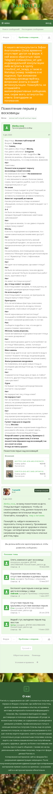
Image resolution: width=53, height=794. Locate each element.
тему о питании (36, 515)
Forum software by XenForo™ (26, 781)
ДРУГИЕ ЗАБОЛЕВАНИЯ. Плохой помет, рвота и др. (28, 563)
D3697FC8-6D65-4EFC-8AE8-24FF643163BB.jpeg (32, 471)
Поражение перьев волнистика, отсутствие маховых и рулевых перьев (29, 575)
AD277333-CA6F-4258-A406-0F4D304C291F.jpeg (32, 461)
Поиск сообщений (11, 29)
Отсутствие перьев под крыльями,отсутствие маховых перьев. (29, 604)
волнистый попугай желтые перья (22, 118)
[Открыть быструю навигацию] (49, 37)
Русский (25, 648)
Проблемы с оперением (35, 579)
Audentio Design (34, 787)
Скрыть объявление (50, 45)
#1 (49, 135)
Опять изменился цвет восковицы (26, 559)
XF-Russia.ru (13, 785)
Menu (7, 23)
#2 (49, 499)
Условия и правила (24, 662)
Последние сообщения (32, 29)
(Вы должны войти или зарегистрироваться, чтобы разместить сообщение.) (26, 546)
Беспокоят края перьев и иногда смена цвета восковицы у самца (29, 589)
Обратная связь (21, 655)
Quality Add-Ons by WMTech (26, 783)
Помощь (36, 655)
